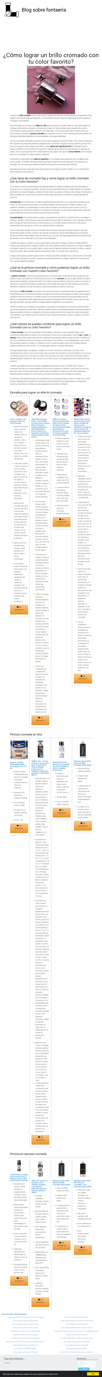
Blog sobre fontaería (44, 10)
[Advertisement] (51, 35)
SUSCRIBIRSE (83, 1369)
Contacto (7, 1363)
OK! (93, 1374)
